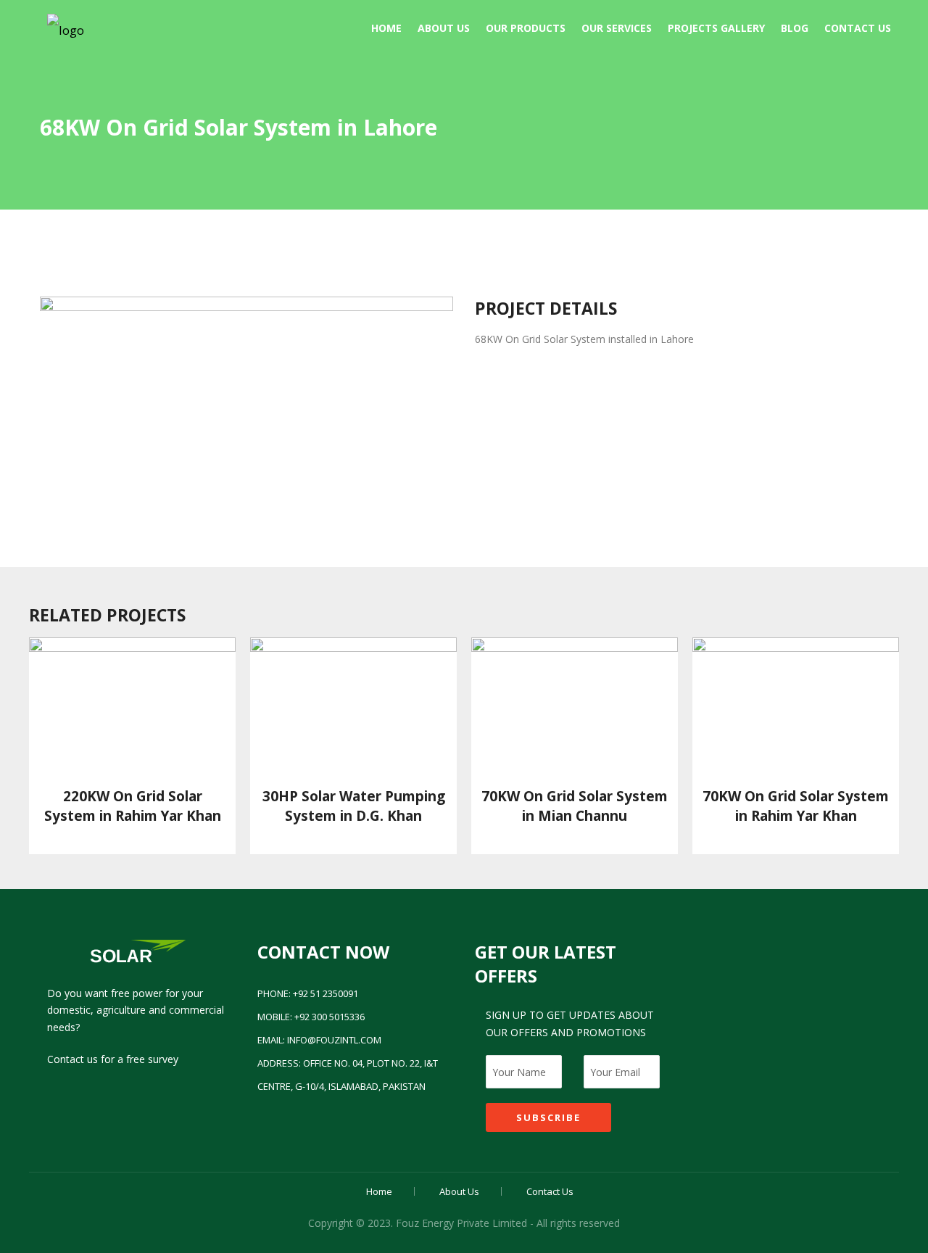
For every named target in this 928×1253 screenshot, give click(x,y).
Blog (794, 28)
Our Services (616, 28)
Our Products (526, 28)
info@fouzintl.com (334, 1039)
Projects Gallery (716, 28)
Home (386, 28)
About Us (444, 28)
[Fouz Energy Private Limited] (65, 26)
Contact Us (857, 28)
